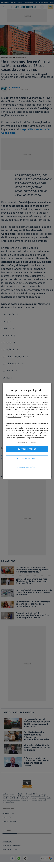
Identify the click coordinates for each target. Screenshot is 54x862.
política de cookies (14, 417)
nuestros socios (36, 395)
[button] (27, 442)
